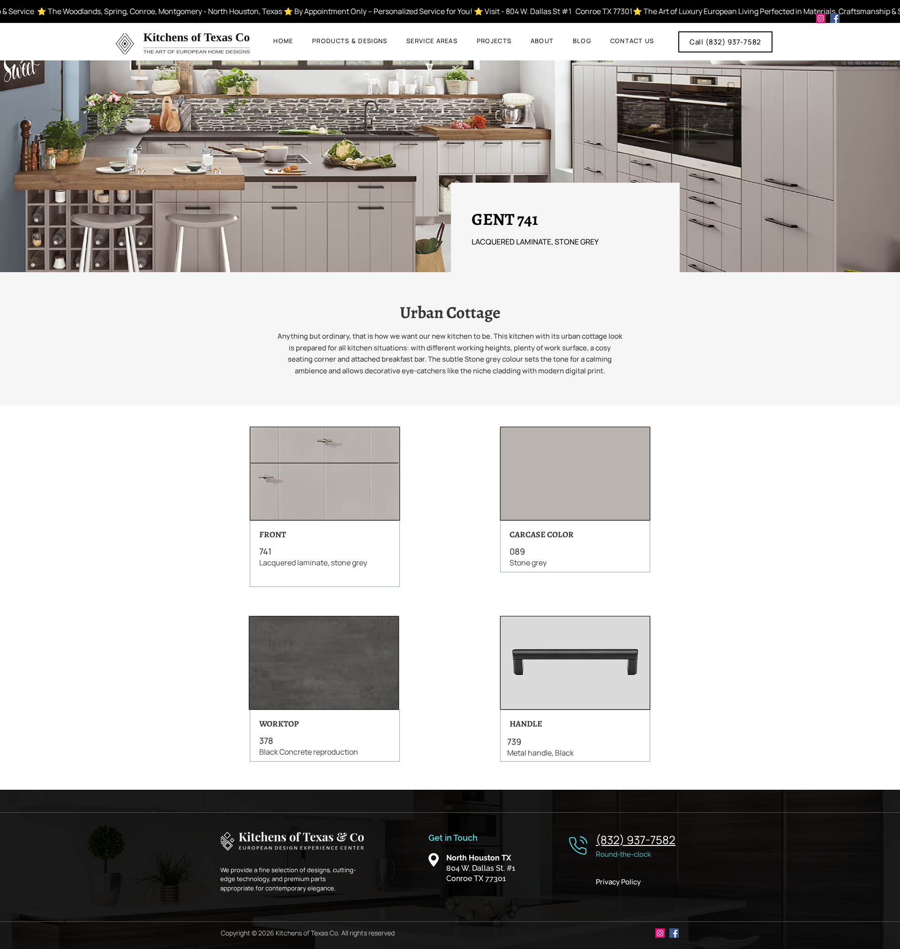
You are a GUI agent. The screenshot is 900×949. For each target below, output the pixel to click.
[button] (350, 41)
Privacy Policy (618, 882)
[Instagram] (820, 18)
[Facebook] (835, 18)
